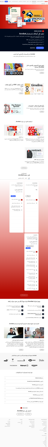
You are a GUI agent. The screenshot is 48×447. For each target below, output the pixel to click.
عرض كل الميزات (24, 167)
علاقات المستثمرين (44, 443)
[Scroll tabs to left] (1, 178)
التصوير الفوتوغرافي (44, 422)
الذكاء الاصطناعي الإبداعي (44, 421)
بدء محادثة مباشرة (20, 414)
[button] (34, 333)
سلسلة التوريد (45, 444)
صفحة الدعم (28, 414)
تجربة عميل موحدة (32, 423)
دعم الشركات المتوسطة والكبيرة (7, 426)
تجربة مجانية (10, 1)
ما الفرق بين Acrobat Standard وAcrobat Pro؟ (35, 381)
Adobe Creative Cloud (32, 313)
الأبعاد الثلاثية (45, 427)
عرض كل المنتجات (44, 431)
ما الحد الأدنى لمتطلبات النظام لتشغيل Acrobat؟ (35, 391)
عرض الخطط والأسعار (24, 295)
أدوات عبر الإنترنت (20, 1)
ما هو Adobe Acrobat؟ (39, 378)
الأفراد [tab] (29, 178)
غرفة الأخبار (45, 440)
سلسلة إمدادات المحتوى (32, 422)
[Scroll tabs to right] (47, 178)
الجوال (28, 1)
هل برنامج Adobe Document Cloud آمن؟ (36, 398)
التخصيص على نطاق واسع (32, 421)
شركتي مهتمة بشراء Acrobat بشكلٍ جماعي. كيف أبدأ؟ (35, 401)
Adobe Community (8, 423)
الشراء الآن (6, 1)
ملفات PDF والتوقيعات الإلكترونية (40, 1)
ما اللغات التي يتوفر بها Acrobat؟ (38, 395)
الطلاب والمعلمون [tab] (21, 178)
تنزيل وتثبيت (9, 422)
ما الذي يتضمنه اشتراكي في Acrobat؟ (37, 385)
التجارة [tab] (26, 178)
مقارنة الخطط (24, 1)
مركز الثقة (45, 445)
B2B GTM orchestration (31, 426)
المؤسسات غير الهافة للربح (20, 422)
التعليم (21, 421)
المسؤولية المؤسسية (44, 441)
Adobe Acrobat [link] (34, 1)
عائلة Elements (44, 428)
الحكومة (21, 423)
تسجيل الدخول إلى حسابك (44, 435)
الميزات (30, 1)
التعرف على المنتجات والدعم (15, 1)
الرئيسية (46, 3)
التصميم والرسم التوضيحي (44, 423)
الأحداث (45, 439)
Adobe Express (38, 314)
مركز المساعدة (9, 421)
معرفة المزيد (41, 72)
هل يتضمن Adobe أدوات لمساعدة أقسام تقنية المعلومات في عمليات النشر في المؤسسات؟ (29, 388)
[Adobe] (46, 1)
